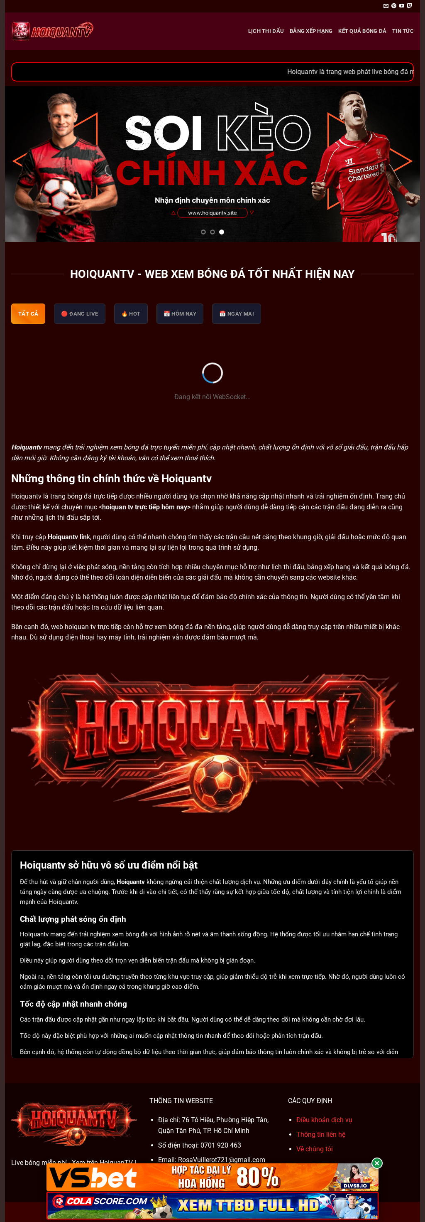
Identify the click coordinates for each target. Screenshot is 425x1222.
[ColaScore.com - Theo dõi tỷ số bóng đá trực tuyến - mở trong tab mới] (212, 1206)
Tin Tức (403, 31)
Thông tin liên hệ (320, 1134)
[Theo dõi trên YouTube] (401, 6)
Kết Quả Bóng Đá (362, 31)
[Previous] (23, 164)
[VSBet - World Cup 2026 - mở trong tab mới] (212, 1177)
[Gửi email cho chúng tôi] (385, 6)
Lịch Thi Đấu (266, 31)
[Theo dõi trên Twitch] (409, 6)
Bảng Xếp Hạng (311, 31)
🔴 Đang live (79, 314)
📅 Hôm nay (180, 314)
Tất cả (28, 314)
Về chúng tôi (314, 1149)
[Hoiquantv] (52, 31)
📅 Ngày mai (236, 314)
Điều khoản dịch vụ (324, 1120)
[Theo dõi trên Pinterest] (393, 6)
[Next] (401, 164)
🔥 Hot (131, 314)
